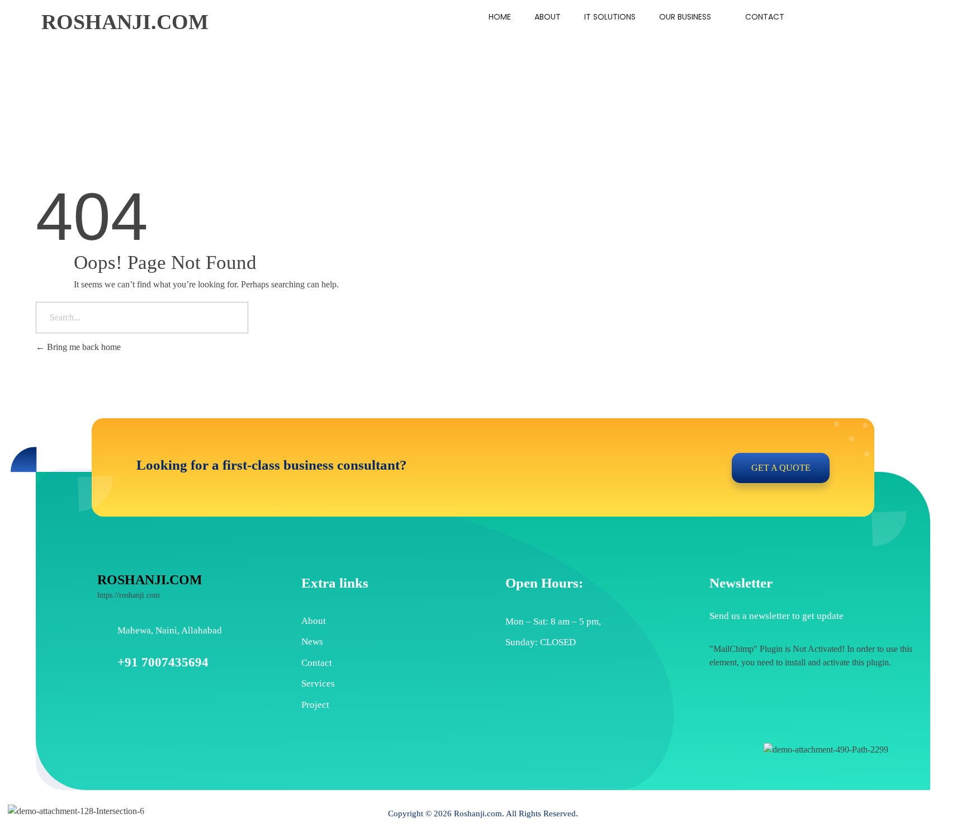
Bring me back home (83, 347)
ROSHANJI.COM (125, 22)
